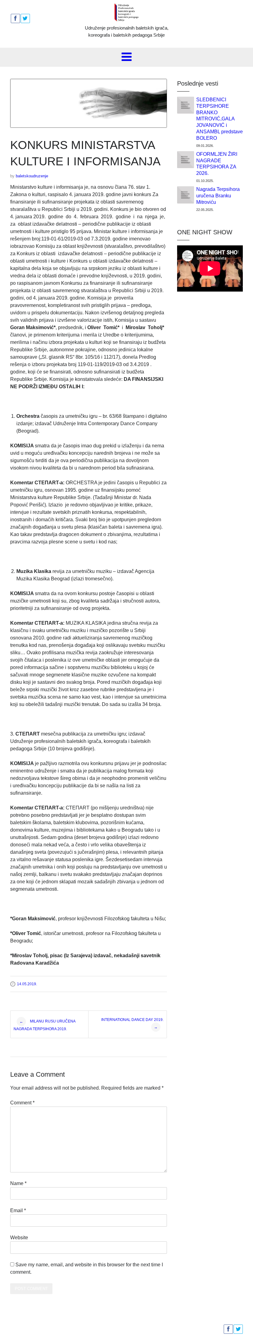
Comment (22, 1102)
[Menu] (127, 56)
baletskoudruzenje (32, 176)
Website (19, 1237)
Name (18, 1183)
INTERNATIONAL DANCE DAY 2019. (132, 1023)
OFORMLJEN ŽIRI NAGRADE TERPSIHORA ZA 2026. (216, 163)
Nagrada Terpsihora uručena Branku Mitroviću (218, 196)
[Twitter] (25, 18)
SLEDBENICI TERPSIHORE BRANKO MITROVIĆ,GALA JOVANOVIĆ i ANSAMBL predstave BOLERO (219, 119)
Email (18, 1210)
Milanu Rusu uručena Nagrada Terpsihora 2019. (44, 1025)
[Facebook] (15, 18)
